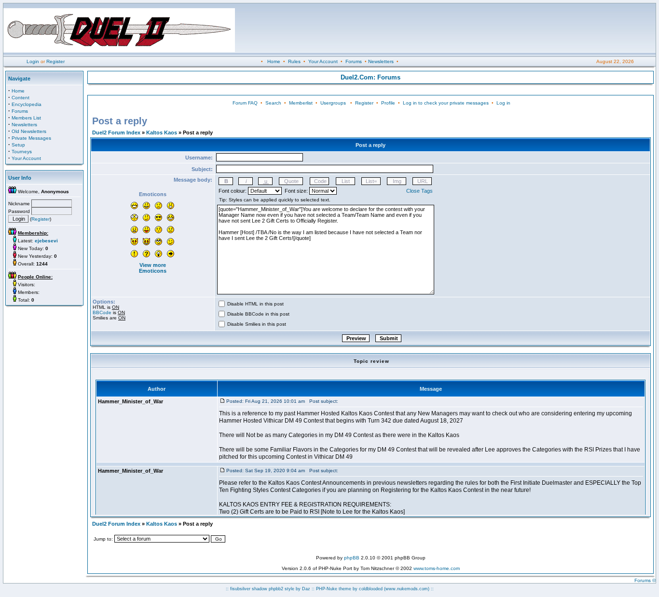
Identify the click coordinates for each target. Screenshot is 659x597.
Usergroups (333, 103)
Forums (353, 61)
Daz (306, 588)
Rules (294, 61)
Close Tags (419, 191)
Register (55, 61)
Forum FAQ (245, 103)
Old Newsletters (29, 131)
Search (273, 103)
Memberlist (301, 103)
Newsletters (381, 61)
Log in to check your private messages (446, 103)
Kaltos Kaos (161, 132)
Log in (503, 103)
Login (33, 61)
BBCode (102, 312)
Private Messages (31, 138)
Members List (26, 117)
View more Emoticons (152, 268)
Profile (388, 103)
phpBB (351, 557)
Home (273, 61)
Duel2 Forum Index (116, 132)
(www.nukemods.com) (406, 588)
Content (20, 97)
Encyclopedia (26, 104)
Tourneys (22, 151)
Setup (18, 144)
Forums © (645, 580)
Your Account (323, 61)
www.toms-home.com (436, 568)
